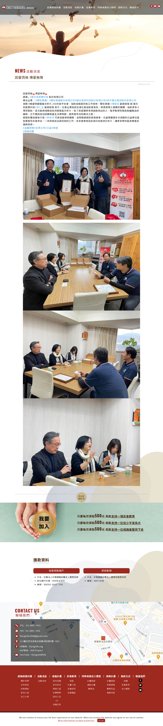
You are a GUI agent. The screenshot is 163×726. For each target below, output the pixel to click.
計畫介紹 (72, 685)
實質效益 (111, 688)
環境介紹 (57, 688)
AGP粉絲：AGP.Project (34, 650)
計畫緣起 (91, 681)
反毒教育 (126, 685)
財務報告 (25, 688)
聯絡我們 (134, 7)
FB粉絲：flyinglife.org (31, 646)
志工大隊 (25, 696)
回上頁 (81, 497)
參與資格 (111, 685)
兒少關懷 (126, 688)
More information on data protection (76, 720)
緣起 (72, 681)
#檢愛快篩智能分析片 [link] (40, 103)
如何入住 (57, 696)
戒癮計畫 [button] (79, 7)
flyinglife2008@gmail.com (34, 635)
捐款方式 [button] (122, 7)
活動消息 (67, 7)
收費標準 (57, 692)
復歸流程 (111, 692)
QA (57, 700)
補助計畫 (91, 685)
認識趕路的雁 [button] (54, 7)
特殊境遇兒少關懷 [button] (107, 7)
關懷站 (91, 688)
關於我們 (25, 681)
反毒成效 (72, 688)
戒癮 (126, 681)
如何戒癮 (57, 681)
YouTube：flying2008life (33, 654)
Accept (101, 721)
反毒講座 (72, 692)
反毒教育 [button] (90, 7)
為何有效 (57, 685)
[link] (39, 97)
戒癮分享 (57, 704)
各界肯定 (25, 685)
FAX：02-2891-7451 (30, 630)
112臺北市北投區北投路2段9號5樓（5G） (40, 641)
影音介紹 (25, 692)
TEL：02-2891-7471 (30, 625)
